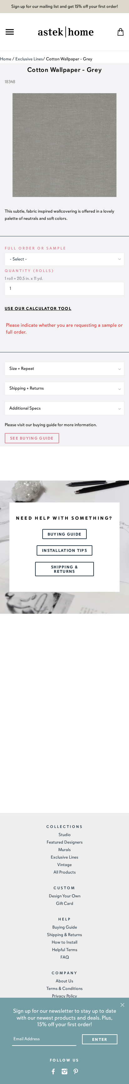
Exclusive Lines (29, 59)
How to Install (64, 942)
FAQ (64, 957)
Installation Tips (64, 550)
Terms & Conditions (64, 988)
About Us (64, 981)
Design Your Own (64, 896)
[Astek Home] (66, 31)
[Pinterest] (76, 1071)
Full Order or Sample (35, 248)
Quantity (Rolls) (29, 271)
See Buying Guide (32, 438)
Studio (65, 834)
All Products (65, 872)
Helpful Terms (64, 949)
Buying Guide (65, 534)
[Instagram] (64, 1071)
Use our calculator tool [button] (38, 308)
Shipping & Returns (64, 569)
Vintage (64, 864)
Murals (64, 849)
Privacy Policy (64, 996)
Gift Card (64, 903)
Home (5, 59)
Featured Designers (65, 842)
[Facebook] (53, 1071)
